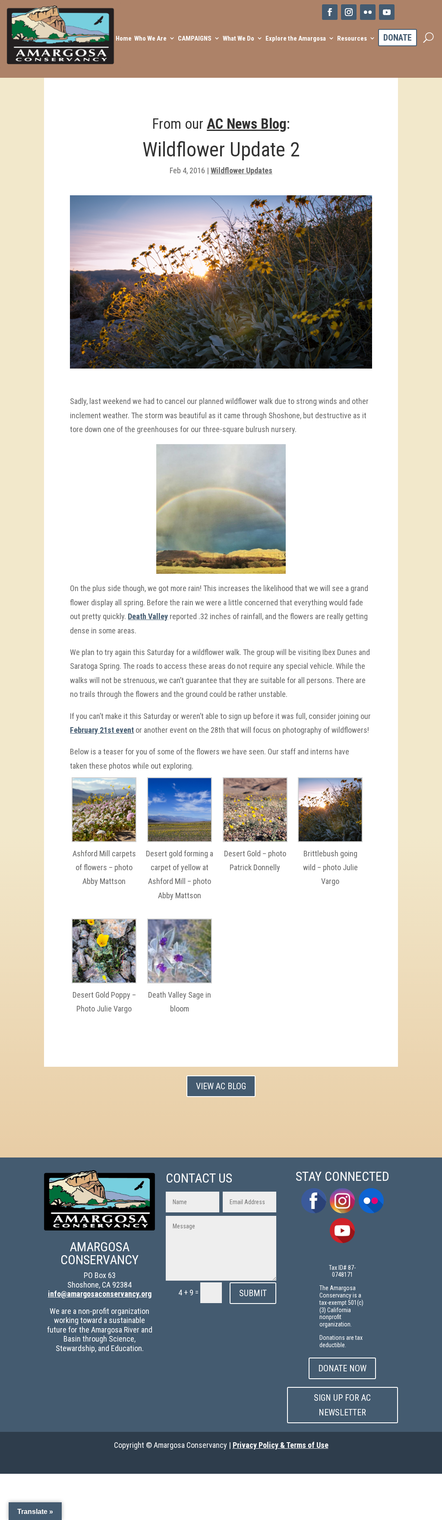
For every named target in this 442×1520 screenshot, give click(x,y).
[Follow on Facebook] (330, 12)
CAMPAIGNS (195, 38)
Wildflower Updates (241, 170)
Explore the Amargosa (295, 38)
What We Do (238, 38)
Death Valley (148, 616)
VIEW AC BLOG (221, 1086)
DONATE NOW (342, 1368)
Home (124, 38)
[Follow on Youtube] (387, 12)
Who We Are (150, 38)
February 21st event (102, 730)
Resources (352, 38)
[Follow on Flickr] (368, 12)
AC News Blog (247, 123)
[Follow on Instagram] (349, 12)
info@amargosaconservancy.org (100, 1293)
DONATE (397, 37)
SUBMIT (253, 1293)
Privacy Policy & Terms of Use (280, 1445)
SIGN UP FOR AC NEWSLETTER (342, 1405)
